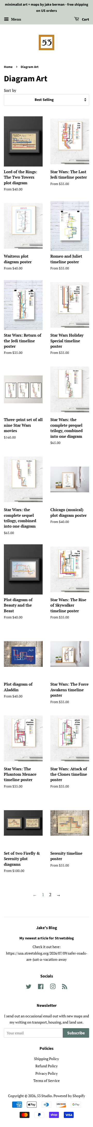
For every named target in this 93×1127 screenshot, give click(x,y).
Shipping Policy (46, 1058)
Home (8, 67)
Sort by (10, 90)
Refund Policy (46, 1065)
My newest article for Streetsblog (46, 938)
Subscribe (76, 1033)
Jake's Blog (46, 928)
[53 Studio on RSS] (64, 987)
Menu (15, 19)
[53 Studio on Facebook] (41, 987)
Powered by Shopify (69, 1095)
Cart (85, 19)
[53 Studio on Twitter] (29, 987)
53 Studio (44, 1095)
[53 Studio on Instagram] (53, 987)
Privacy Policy (46, 1073)
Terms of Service (46, 1080)
